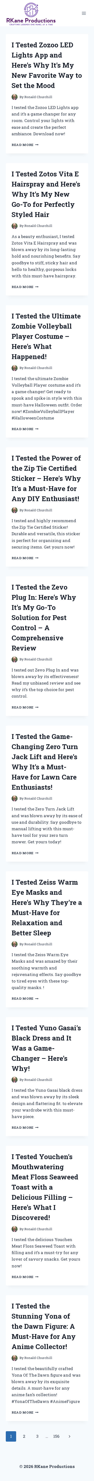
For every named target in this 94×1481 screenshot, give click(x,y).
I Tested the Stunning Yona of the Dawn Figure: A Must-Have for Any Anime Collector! (44, 1326)
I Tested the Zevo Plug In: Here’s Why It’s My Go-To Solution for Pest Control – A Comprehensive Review (44, 617)
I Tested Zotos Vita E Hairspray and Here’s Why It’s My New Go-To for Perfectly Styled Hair (46, 194)
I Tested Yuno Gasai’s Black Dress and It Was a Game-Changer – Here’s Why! (46, 1048)
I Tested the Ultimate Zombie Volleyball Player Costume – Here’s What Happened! (46, 336)
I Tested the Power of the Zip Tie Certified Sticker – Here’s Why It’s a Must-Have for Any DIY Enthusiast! (46, 478)
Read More (25, 145)
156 (56, 1436)
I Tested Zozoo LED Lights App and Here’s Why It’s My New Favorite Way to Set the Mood (47, 65)
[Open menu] (83, 13)
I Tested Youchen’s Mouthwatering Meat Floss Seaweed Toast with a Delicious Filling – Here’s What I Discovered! (45, 1187)
